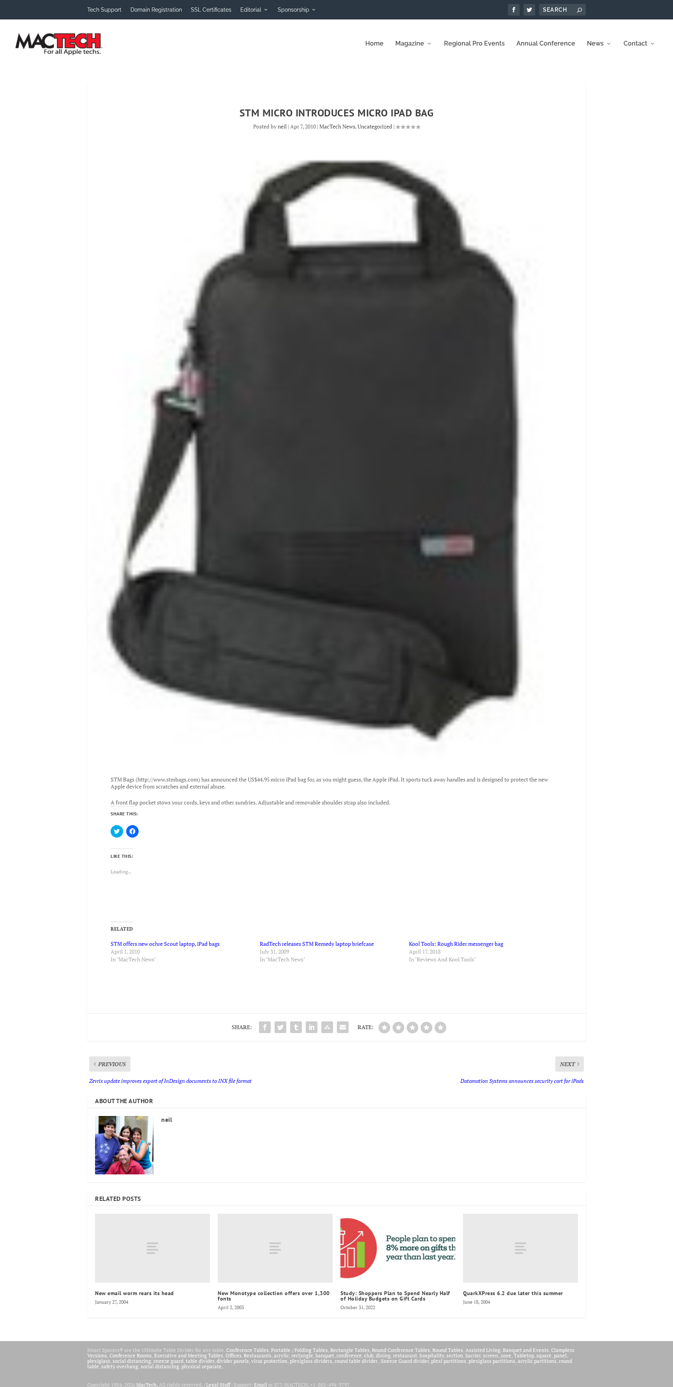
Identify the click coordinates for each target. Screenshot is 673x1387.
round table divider (357, 1360)
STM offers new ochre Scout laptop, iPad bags (165, 943)
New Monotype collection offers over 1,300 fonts (274, 1296)
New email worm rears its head (134, 1293)
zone (505, 1355)
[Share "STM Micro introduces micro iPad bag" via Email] (343, 1027)
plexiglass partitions (492, 1360)
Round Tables (447, 1350)
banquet (324, 1355)
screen (490, 1355)
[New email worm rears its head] (152, 1248)
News (595, 43)
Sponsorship (293, 10)
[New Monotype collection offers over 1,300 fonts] (275, 1248)
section (454, 1355)
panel (560, 1355)
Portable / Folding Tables (299, 1350)
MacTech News (337, 126)
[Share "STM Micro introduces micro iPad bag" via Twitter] (280, 1027)
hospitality (431, 1355)
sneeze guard (168, 1360)
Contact (635, 43)
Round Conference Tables (401, 1350)
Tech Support (104, 10)
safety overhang (119, 1366)
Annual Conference (545, 43)
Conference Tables (247, 1350)
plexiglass (98, 1360)
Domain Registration (156, 10)
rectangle (302, 1355)
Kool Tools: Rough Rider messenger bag (456, 943)
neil (282, 126)
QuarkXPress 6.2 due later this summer (513, 1293)
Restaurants (257, 1355)
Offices (233, 1355)
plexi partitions (448, 1360)
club (368, 1355)
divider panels (233, 1360)
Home (374, 43)
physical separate (201, 1366)
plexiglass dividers (311, 1360)
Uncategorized (375, 126)
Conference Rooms (130, 1355)
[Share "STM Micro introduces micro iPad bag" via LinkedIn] (311, 1027)
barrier (473, 1355)
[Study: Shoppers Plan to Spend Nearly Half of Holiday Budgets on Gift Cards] (397, 1248)
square (543, 1355)
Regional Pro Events (474, 43)
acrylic (281, 1355)
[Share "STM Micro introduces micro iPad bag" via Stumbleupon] (327, 1027)
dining (383, 1355)
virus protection (269, 1360)
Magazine (409, 43)
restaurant (405, 1355)
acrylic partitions (537, 1360)
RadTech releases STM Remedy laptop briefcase (317, 943)
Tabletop (524, 1355)
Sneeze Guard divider (405, 1360)
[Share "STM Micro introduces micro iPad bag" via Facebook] (265, 1027)
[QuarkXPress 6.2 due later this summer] (520, 1248)
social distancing (132, 1360)
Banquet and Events (526, 1350)
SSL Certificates (211, 10)
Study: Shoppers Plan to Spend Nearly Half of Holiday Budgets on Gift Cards (395, 1296)
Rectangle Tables (350, 1350)
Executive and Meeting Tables (188, 1355)
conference (349, 1355)
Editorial (250, 10)
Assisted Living (482, 1350)
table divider (200, 1360)
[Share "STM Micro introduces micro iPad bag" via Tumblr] (296, 1027)
